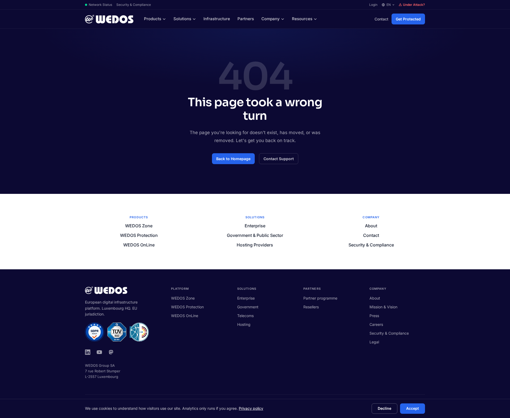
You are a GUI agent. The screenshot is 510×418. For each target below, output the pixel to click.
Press (374, 315)
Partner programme (320, 298)
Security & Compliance (133, 5)
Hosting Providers (255, 245)
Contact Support (279, 158)
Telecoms (245, 315)
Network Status (100, 5)
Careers (376, 324)
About (371, 225)
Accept (412, 408)
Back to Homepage (233, 158)
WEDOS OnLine (139, 245)
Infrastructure (216, 18)
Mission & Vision (383, 307)
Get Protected (408, 19)
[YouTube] (99, 352)
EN (388, 5)
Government (247, 307)
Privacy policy (251, 408)
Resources (302, 18)
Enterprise (255, 225)
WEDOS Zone (138, 225)
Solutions (182, 18)
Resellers (311, 307)
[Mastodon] (111, 352)
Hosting (243, 324)
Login (373, 5)
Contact (381, 19)
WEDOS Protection (139, 235)
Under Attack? (414, 5)
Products (152, 18)
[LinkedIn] (87, 352)
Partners (245, 18)
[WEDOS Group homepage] (109, 19)
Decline (384, 408)
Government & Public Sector (255, 235)
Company (270, 18)
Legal (374, 342)
